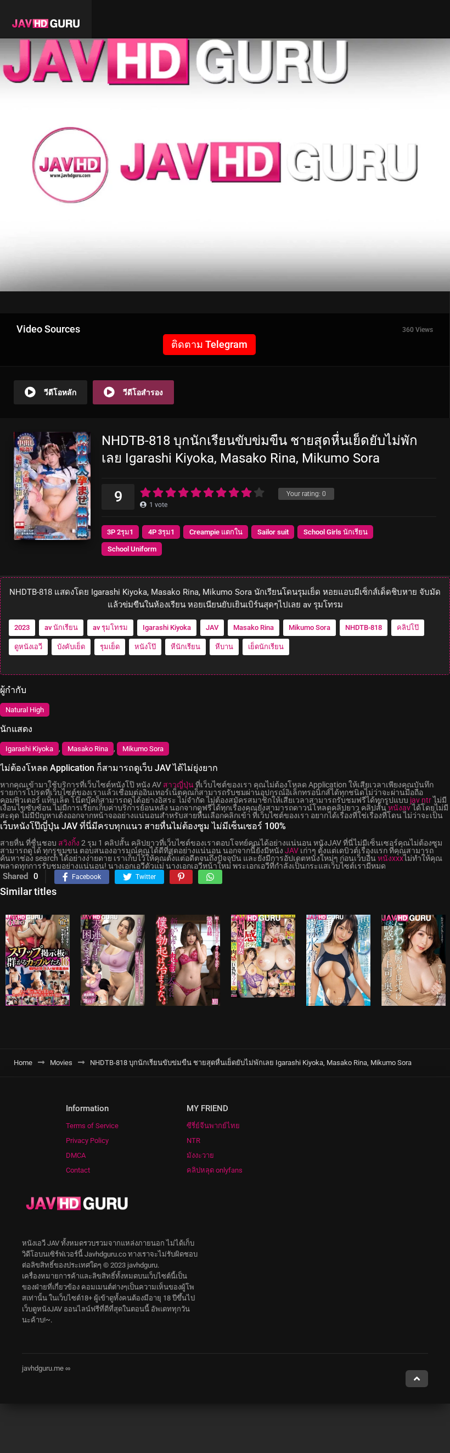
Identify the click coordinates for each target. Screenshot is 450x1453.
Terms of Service (92, 1126)
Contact (78, 1170)
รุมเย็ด (110, 647)
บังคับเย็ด (71, 647)
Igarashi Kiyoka (167, 627)
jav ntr (420, 800)
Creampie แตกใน (216, 532)
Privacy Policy (87, 1140)
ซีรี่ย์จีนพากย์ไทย (213, 1126)
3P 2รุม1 (120, 532)
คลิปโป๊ (408, 627)
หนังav (399, 807)
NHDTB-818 (363, 627)
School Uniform (132, 549)
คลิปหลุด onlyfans (215, 1170)
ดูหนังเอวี (28, 647)
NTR (193, 1140)
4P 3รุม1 (161, 532)
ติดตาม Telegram (209, 344)
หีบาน (224, 647)
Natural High (24, 710)
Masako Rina (253, 627)
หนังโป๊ (145, 647)
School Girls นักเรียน (335, 532)
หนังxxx (390, 858)
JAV (212, 627)
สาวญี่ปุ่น (178, 784)
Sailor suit (273, 532)
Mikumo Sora (309, 627)
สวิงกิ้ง (69, 842)
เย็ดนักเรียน (266, 647)
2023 (22, 627)
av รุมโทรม (110, 627)
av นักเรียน (61, 627)
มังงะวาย (200, 1155)
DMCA (76, 1155)
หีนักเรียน (185, 647)
